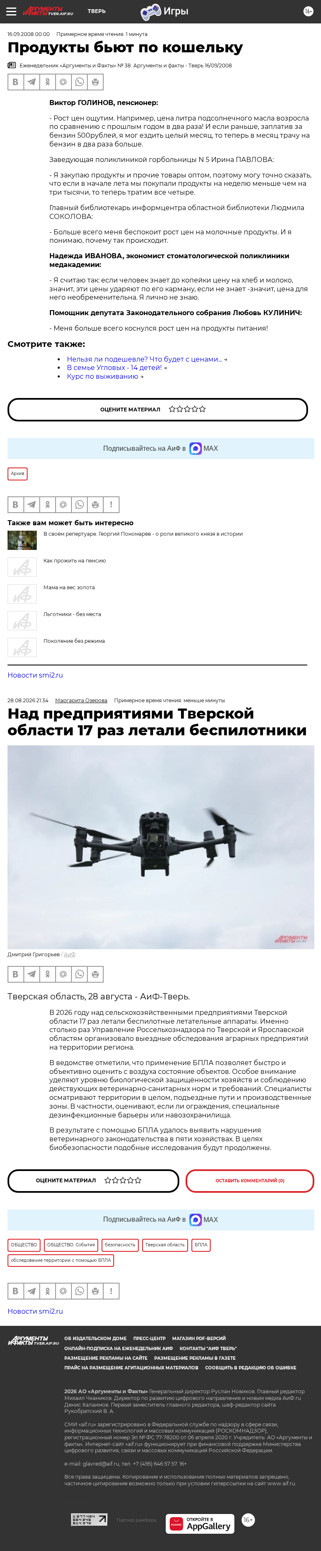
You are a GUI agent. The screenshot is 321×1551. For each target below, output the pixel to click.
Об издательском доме (95, 1338)
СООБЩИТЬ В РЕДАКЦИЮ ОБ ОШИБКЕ (250, 1368)
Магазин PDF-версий (199, 1338)
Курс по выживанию (102, 376)
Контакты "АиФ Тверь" (208, 1348)
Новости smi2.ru (35, 675)
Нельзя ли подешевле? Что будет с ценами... (144, 359)
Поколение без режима (74, 641)
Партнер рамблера (136, 1520)
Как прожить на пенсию (74, 560)
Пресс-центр (149, 1338)
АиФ (70, 954)
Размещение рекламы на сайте (106, 1358)
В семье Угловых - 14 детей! (114, 368)
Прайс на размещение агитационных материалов (131, 1368)
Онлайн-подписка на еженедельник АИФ (118, 1348)
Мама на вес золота (69, 587)
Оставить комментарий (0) (250, 1181)
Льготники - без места (72, 614)
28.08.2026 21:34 (28, 700)
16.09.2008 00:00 (29, 34)
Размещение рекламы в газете (195, 1358)
